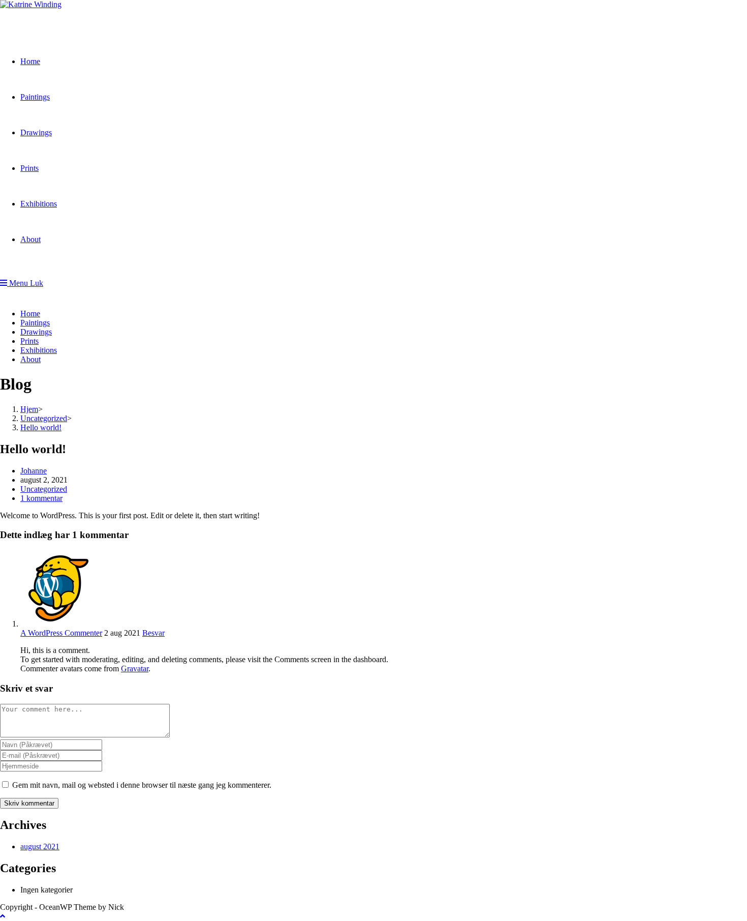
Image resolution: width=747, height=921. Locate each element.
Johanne (33, 470)
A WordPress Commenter (61, 633)
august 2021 (39, 846)
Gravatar (134, 668)
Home (30, 313)
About (30, 359)
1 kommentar (41, 498)
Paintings (35, 322)
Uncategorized (43, 489)
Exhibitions (38, 350)
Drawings (36, 332)
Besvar (153, 633)
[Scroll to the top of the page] (2, 916)
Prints (29, 341)
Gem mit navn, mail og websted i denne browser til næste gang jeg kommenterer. (141, 785)
